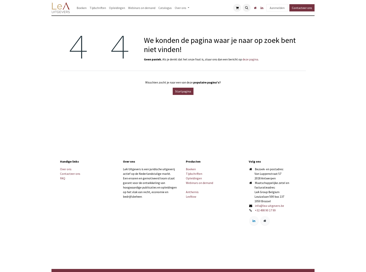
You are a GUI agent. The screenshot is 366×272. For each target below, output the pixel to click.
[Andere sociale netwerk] (255, 8)
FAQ (62, 178)
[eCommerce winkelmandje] (237, 8)
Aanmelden (277, 8)
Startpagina (183, 91)
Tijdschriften (194, 174)
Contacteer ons (302, 8)
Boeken (191, 169)
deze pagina (250, 59)
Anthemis (192, 192)
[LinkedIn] (262, 8)
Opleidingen (194, 178)
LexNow (191, 196)
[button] (247, 8)
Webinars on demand (199, 183)
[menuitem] (81, 8)
